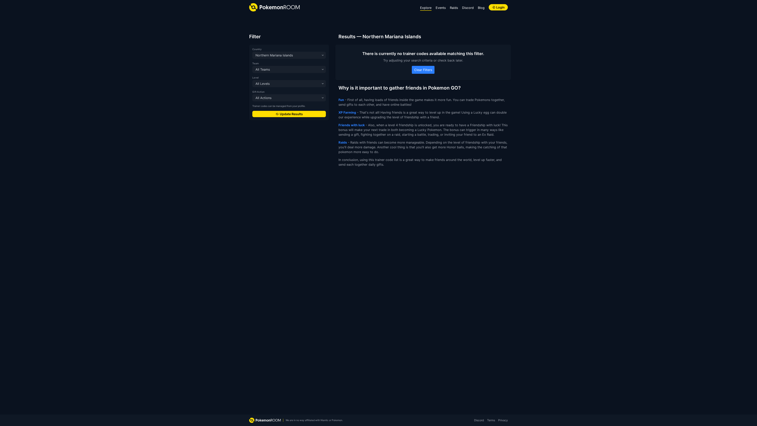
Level (255, 77)
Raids (454, 8)
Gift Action (258, 91)
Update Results (291, 114)
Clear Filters (423, 70)
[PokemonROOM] (274, 7)
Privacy (503, 420)
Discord (468, 8)
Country (257, 49)
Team (255, 63)
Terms (491, 420)
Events (441, 8)
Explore (426, 8)
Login (500, 7)
